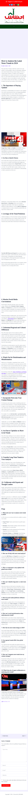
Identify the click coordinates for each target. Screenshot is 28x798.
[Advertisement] (14, 44)
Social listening (10, 318)
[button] (14, 26)
